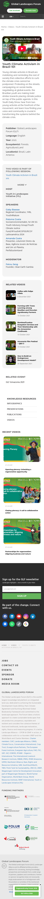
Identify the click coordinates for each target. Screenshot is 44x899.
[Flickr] (5, 624)
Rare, (26, 762)
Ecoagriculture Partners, (17, 747)
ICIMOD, (13, 753)
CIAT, (12, 741)
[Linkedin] (12, 616)
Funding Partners (13, 790)
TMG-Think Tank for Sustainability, (16, 768)
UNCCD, (33, 768)
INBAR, (20, 759)
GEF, (4, 753)
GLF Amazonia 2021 (15, 382)
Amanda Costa (14, 238)
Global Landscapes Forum (26, 4)
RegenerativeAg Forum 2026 (26, 888)
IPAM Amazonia (35, 759)
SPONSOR (8, 675)
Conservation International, (25, 744)
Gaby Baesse (13, 209)
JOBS (5, 661)
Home (4, 27)
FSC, (39, 750)
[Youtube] (19, 616)
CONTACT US (10, 665)
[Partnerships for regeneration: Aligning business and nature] (22, 531)
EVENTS (7, 670)
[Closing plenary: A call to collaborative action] (22, 490)
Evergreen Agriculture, (24, 750)
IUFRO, (5, 762)
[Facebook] (5, 616)
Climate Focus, (8, 744)
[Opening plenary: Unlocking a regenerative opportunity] (22, 449)
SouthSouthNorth (30, 765)
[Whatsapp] (12, 624)
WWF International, (26, 780)
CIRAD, (34, 741)
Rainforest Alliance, (16, 762)
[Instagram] (26, 616)
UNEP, (39, 768)
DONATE (7, 679)
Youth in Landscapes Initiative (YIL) (22, 782)
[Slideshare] (32, 616)
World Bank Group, (21, 777)
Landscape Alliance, (23, 741)
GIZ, (8, 753)
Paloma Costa (13, 219)
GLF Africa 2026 (27, 893)
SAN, (21, 765)
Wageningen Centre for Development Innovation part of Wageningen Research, (21, 773)
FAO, (36, 750)
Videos (11, 27)
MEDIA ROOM (10, 684)
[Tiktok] (19, 624)
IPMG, (26, 759)
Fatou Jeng (12, 264)
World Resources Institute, (18, 779)
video (13, 645)
